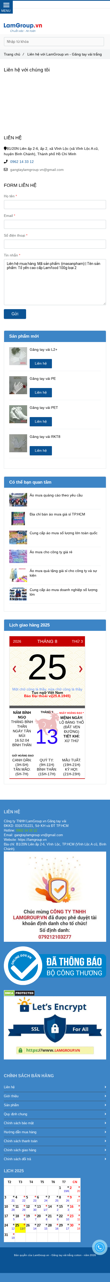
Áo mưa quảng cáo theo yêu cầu (56, 495)
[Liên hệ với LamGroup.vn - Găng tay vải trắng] (23, 27)
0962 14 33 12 (22, 162)
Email (8, 216)
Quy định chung (15, 1114)
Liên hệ (41, 363)
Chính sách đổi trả (17, 1159)
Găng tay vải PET (44, 407)
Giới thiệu (11, 1096)
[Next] (81, 669)
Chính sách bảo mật (19, 1123)
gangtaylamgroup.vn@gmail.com (37, 170)
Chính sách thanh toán (20, 1141)
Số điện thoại (14, 235)
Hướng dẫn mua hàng (20, 1132)
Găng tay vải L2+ (43, 349)
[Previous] (14, 669)
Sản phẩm (11, 1105)
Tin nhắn (11, 255)
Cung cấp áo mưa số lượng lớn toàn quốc (63, 533)
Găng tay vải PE (43, 378)
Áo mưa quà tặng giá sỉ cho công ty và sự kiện (63, 573)
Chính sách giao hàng (20, 1150)
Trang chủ (14, 54)
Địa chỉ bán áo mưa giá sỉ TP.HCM (57, 514)
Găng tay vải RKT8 (45, 437)
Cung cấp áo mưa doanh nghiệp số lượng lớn (63, 592)
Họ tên (9, 196)
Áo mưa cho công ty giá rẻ (51, 552)
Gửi (15, 314)
